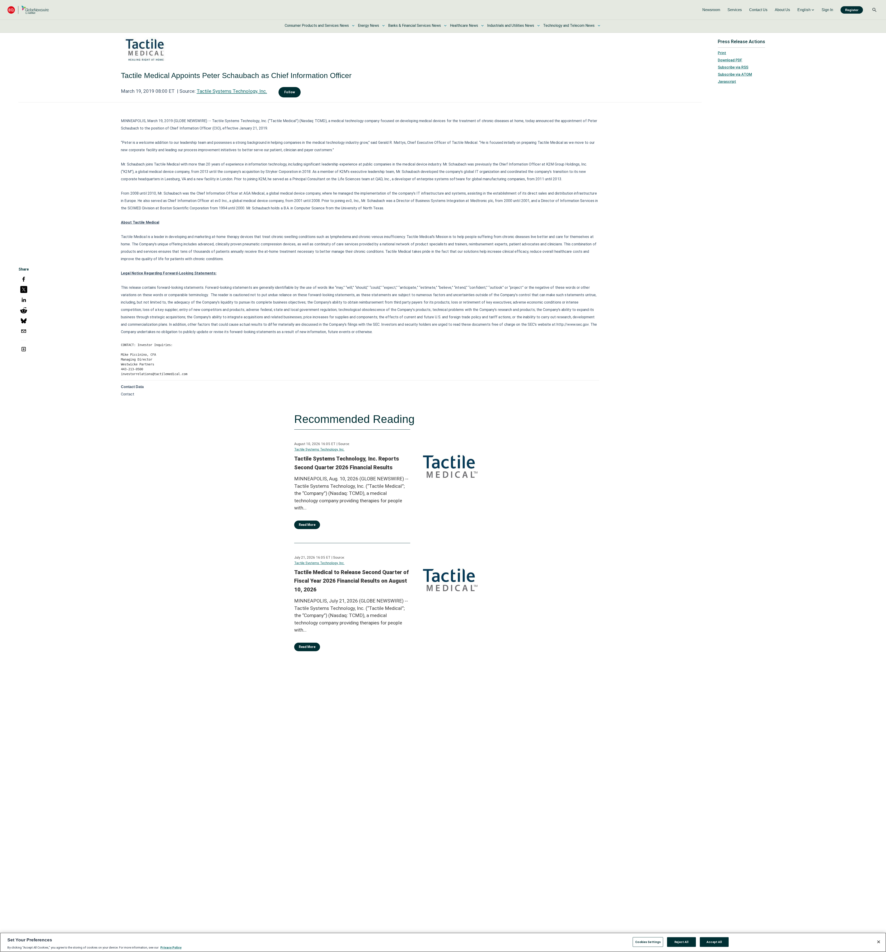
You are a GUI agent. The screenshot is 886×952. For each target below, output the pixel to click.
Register (851, 10)
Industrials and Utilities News (510, 25)
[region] (443, 942)
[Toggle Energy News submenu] (383, 25)
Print (722, 53)
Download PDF (730, 60)
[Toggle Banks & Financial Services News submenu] (445, 25)
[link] (711, 10)
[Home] (28, 10)
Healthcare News (464, 25)
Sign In (827, 10)
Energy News (368, 25)
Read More (307, 525)
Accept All (714, 941)
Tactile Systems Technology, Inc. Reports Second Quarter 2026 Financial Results (346, 463)
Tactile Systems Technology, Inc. (232, 91)
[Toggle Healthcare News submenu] (482, 25)
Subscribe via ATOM (735, 74)
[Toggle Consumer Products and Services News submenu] (353, 25)
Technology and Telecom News (569, 25)
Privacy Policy (171, 947)
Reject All (681, 941)
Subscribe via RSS (733, 67)
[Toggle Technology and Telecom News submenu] (599, 25)
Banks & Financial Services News (414, 25)
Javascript (727, 81)
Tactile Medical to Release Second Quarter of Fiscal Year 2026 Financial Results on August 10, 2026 (351, 581)
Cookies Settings (648, 941)
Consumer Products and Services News (317, 25)
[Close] (879, 942)
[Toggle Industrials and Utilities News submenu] (538, 25)
